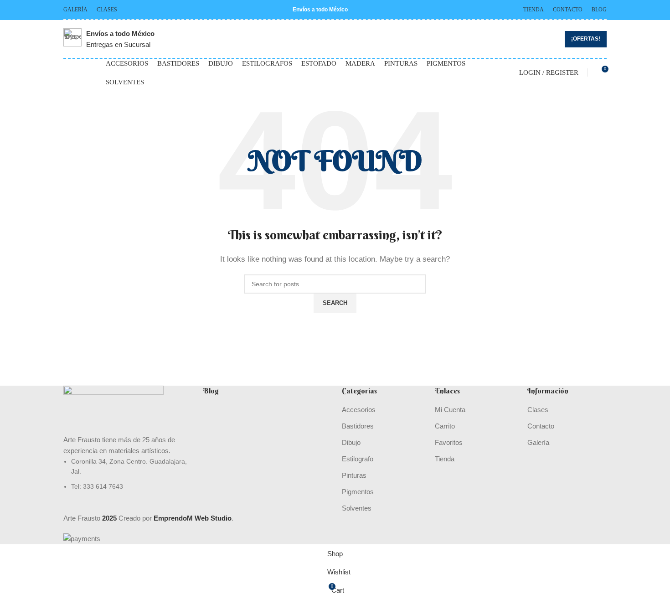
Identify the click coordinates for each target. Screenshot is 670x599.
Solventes (356, 508)
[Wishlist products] (67, 72)
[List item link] (126, 473)
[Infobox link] (109, 39)
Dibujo (351, 442)
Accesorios (359, 409)
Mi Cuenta (450, 409)
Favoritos (449, 442)
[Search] (93, 72)
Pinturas (354, 475)
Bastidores (358, 426)
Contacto (540, 426)
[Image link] (113, 409)
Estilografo (357, 459)
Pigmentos (358, 492)
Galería (538, 442)
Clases (537, 409)
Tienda (444, 459)
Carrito (445, 426)
